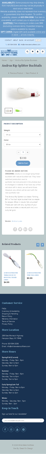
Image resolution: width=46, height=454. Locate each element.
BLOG (21, 40)
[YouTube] (17, 429)
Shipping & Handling (10, 314)
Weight (7, 130)
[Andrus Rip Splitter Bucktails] (23, 93)
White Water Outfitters (26, 445)
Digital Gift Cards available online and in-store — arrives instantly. (23, 33)
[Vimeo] (23, 429)
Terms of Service (8, 321)
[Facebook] (5, 429)
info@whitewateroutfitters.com (30, 44)
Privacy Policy (7, 324)
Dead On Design (26, 448)
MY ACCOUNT (29, 40)
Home (4, 60)
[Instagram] (11, 429)
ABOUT (15, 40)
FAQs (4, 309)
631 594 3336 (12, 44)
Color (6, 140)
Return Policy (7, 316)
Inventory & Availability (11, 311)
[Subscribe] (41, 421)
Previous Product (16, 73)
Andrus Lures (17, 221)
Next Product (31, 73)
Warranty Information (10, 319)
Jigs (11, 60)
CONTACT (8, 40)
